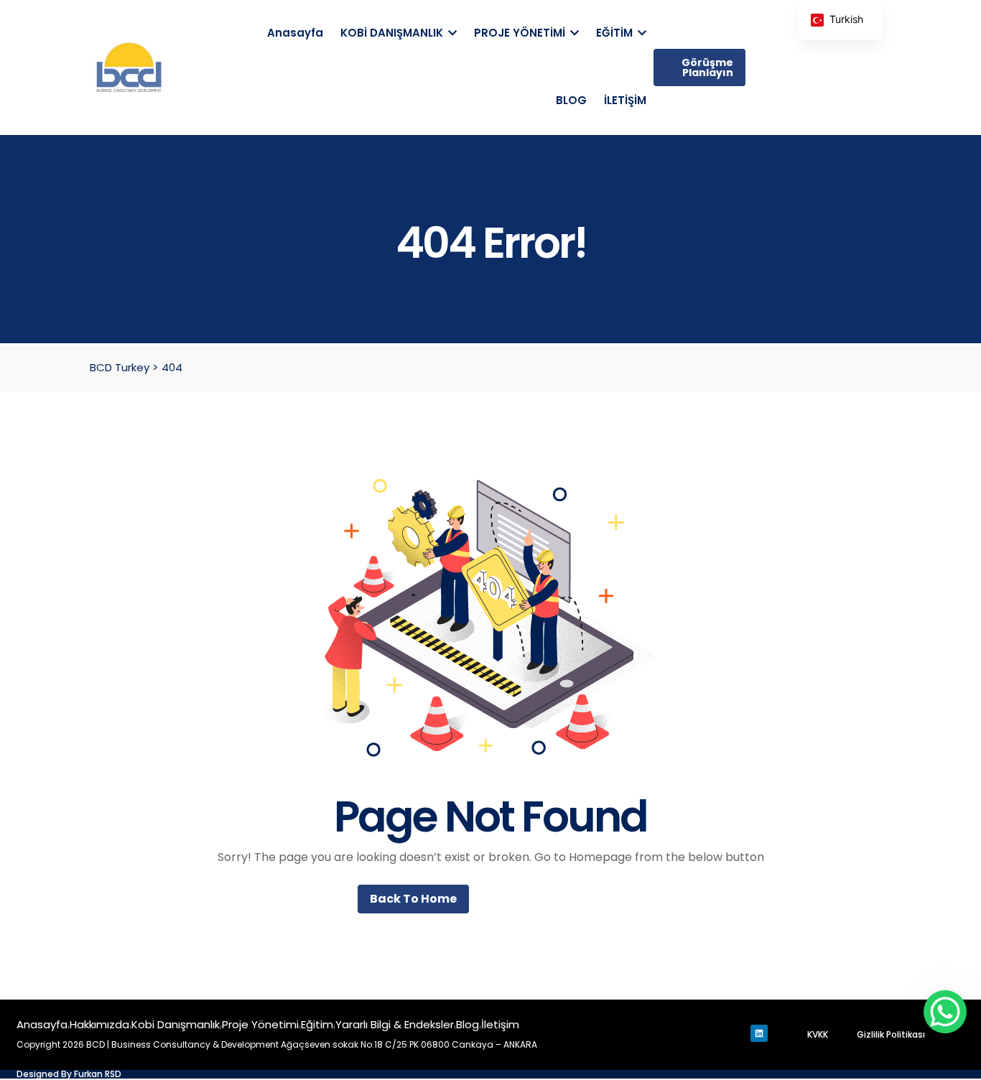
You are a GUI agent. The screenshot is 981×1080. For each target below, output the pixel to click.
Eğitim (317, 1024)
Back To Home (413, 898)
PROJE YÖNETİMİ (521, 32)
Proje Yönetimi (260, 1024)
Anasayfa (295, 32)
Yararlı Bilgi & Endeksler (394, 1024)
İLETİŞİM (625, 100)
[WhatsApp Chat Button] (945, 1011)
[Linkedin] (759, 1033)
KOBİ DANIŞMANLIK (393, 32)
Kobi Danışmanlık (175, 1024)
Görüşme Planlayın (707, 67)
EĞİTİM (616, 32)
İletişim (500, 1024)
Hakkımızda (99, 1024)
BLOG (571, 100)
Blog (467, 1024)
